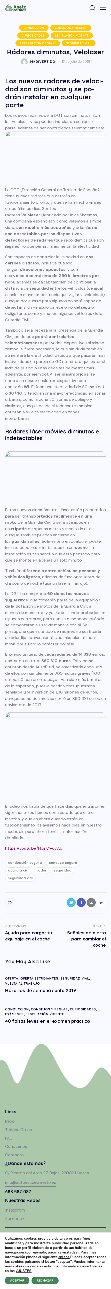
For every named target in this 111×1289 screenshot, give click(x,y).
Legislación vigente (71, 35)
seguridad (63, 870)
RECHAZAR (45, 1280)
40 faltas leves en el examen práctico (47, 1021)
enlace (64, 1257)
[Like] (10, 902)
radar (42, 870)
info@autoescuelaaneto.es (30, 1182)
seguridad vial (78, 43)
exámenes (14, 1014)
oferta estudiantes (39, 978)
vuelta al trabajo (22, 983)
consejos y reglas (71, 28)
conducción (33, 28)
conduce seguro (63, 862)
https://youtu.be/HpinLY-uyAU (33, 848)
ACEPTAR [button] (17, 1280)
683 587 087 (18, 1192)
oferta (11, 978)
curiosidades (33, 35)
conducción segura (25, 862)
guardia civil (18, 870)
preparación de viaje (38, 43)
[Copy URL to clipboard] (101, 902)
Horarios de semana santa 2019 (40, 990)
